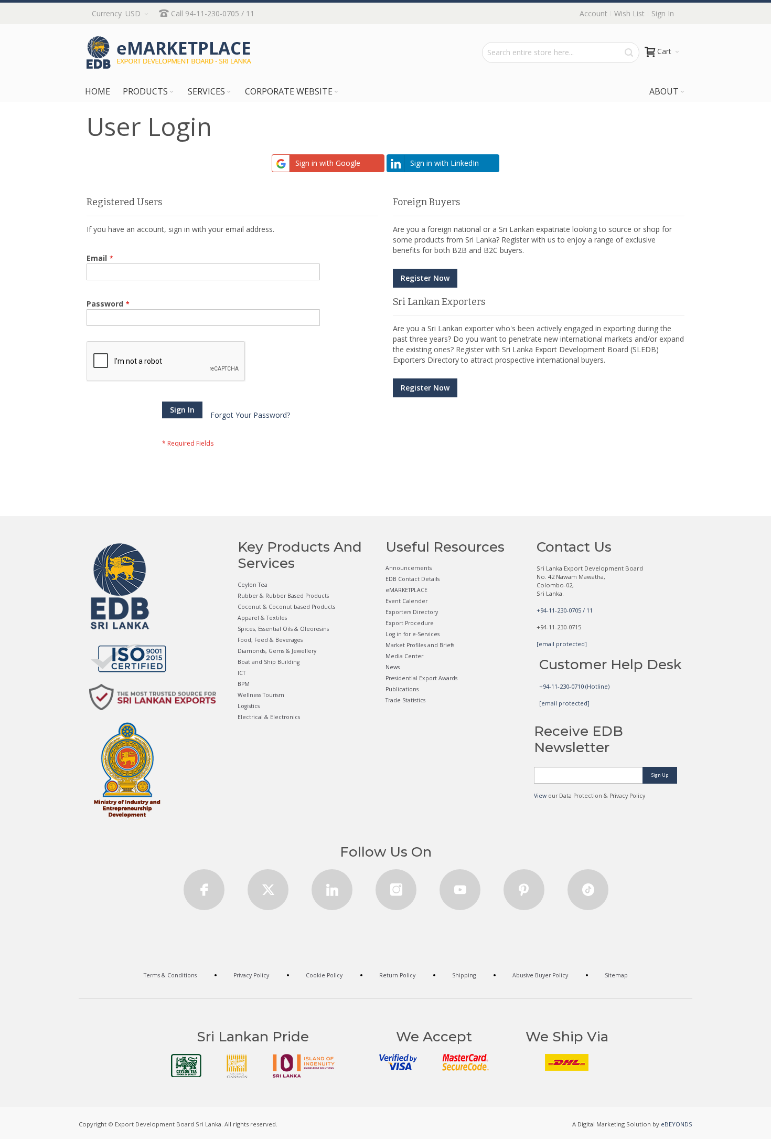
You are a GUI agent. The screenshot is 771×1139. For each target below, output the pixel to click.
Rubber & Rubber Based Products (283, 595)
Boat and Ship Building (268, 662)
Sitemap (616, 975)
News (392, 667)
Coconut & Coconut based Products (286, 606)
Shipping (464, 975)
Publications (402, 689)
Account (593, 13)
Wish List (629, 13)
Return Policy (397, 975)
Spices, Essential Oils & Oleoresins (283, 628)
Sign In (662, 13)
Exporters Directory (411, 612)
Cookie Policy (324, 975)
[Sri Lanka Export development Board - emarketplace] (169, 52)
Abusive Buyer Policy (540, 975)
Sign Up (659, 775)
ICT (241, 673)
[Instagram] (396, 886)
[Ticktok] (587, 886)
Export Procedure (409, 623)
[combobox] (560, 52)
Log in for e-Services (412, 634)
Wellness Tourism (261, 695)
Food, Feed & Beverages (270, 640)
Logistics (249, 706)
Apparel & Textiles (262, 617)
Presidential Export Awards (421, 678)
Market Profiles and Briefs (419, 645)
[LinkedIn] (332, 886)
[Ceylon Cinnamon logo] (237, 1066)
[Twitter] (268, 886)
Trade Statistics (405, 700)
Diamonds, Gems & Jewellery (277, 651)
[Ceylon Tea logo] (186, 1065)
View (540, 795)
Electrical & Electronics (269, 717)
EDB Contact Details (412, 579)
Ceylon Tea (252, 584)
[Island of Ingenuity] (304, 1066)
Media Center (404, 656)
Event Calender (406, 601)
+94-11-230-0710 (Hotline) (574, 686)
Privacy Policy (251, 975)
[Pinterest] (524, 886)
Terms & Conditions (170, 975)
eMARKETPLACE (406, 590)
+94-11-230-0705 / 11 (565, 610)
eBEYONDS (676, 1124)
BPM (244, 684)
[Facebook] (204, 886)
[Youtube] (460, 886)
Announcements (408, 568)
